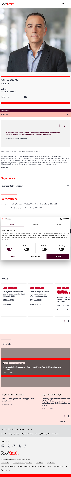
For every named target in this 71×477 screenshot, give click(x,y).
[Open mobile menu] (68, 4)
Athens (4, 89)
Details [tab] (35, 224)
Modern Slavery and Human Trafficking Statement (34, 466)
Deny (12, 256)
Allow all (58, 256)
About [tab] (59, 224)
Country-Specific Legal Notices (22, 463)
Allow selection (35, 256)
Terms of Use (5, 470)
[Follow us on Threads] (25, 446)
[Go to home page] (8, 4)
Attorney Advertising (8, 466)
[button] (64, 126)
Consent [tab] (12, 224)
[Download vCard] (25, 97)
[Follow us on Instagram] (19, 446)
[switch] (26, 249)
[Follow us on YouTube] (8, 446)
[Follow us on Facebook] (14, 446)
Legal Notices (51, 463)
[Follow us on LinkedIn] (3, 446)
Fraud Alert (39, 463)
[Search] (63, 4)
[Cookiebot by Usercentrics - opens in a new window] (61, 219)
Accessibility (5, 463)
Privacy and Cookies (60, 466)
